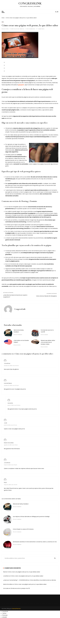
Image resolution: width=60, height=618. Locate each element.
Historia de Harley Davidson (19, 331)
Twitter (4, 613)
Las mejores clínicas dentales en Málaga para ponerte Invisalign (31, 516)
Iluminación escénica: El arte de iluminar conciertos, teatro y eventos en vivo (35, 542)
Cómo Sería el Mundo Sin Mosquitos (46, 296)
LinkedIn (4, 617)
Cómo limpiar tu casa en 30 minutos (23, 529)
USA (3, 22)
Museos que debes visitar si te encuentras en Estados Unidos (48, 342)
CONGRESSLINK (30, 3)
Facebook (5, 611)
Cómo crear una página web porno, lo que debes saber (24, 572)
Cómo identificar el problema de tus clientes (43, 580)
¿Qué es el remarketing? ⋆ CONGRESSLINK (15, 580)
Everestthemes (16, 608)
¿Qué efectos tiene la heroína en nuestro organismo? (15, 296)
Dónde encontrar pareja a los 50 (20, 588)
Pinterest (5, 615)
